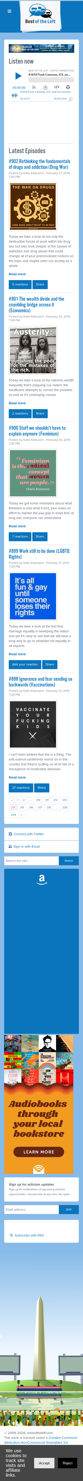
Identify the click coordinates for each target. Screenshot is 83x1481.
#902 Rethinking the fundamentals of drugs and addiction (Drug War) (39, 164)
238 (64, 807)
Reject (67, 1463)
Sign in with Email (26, 846)
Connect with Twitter (28, 834)
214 (13, 807)
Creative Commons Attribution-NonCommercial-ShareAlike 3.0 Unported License (40, 1443)
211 (47, 800)
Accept (44, 1463)
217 (40, 807)
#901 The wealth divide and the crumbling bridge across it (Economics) (36, 305)
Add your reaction (25, 664)
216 (31, 807)
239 (13, 814)
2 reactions (20, 413)
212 (55, 800)
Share (40, 284)
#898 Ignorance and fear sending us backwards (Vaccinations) (40, 682)
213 (64, 800)
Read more (17, 274)
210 (38, 800)
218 (49, 807)
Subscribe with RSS (29, 1235)
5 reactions (20, 284)
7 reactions (20, 536)
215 (22, 807)
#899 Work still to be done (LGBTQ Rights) (39, 554)
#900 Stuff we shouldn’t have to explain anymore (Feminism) (37, 431)
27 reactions (21, 788)
